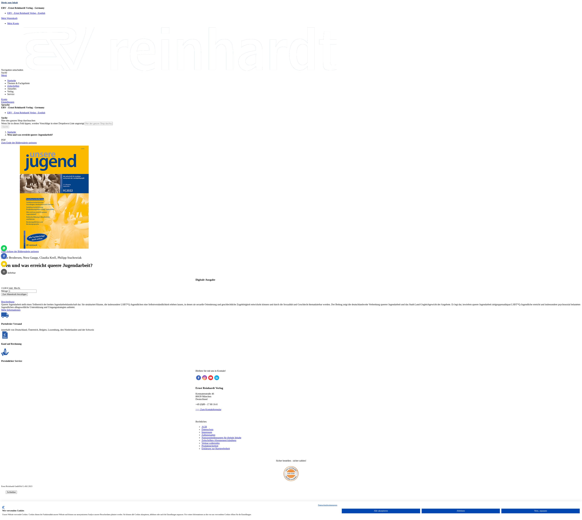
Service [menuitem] (10, 94)
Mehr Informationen (10, 310)
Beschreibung (7, 301)
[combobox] (99, 123)
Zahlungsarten (208, 435)
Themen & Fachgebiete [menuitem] (18, 83)
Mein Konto (13, 23)
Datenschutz (207, 429)
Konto (4, 99)
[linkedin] (216, 377)
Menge (4, 291)
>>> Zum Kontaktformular (208, 409)
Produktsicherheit (210, 446)
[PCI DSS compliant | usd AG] (291, 480)
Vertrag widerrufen (211, 443)
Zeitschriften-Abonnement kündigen (219, 440)
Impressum (207, 432)
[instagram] (204, 377)
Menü (4, 75)
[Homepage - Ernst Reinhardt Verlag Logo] (180, 70)
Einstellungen (7, 102)
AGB (204, 426)
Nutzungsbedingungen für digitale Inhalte (221, 437)
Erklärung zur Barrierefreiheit (216, 448)
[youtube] (210, 377)
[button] (291, 8)
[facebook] (198, 377)
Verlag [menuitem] (10, 91)
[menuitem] (11, 80)
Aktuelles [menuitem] (11, 88)
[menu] (291, 87)
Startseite (11, 132)
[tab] (291, 301)
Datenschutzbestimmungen (327, 505)
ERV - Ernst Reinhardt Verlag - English (26, 13)
